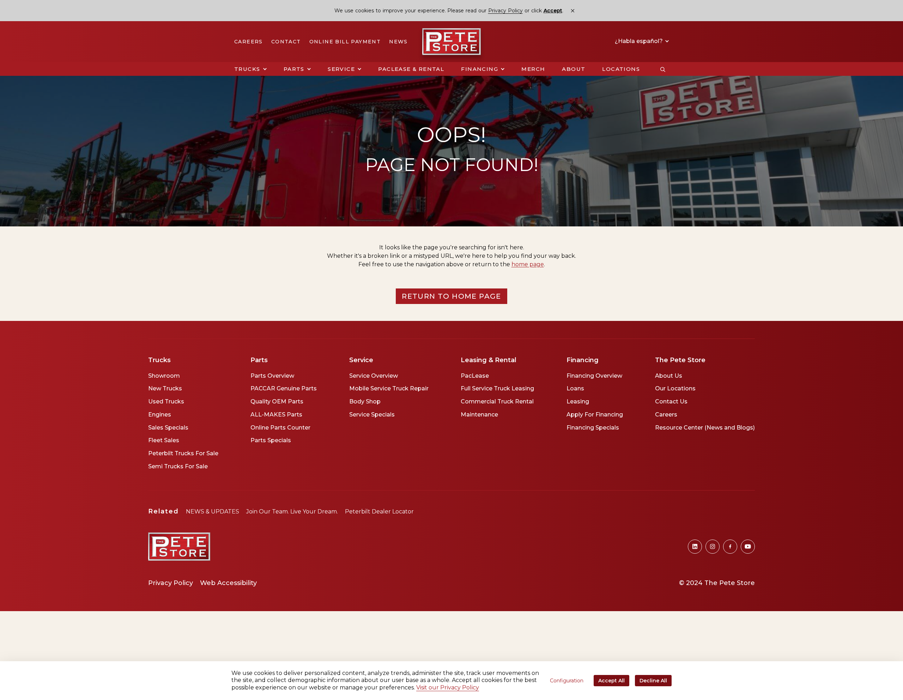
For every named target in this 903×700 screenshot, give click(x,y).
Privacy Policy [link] (505, 10)
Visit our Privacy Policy (447, 687)
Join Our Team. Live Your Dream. (292, 511)
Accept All (611, 680)
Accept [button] (553, 11)
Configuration (566, 680)
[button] (250, 69)
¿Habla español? (639, 41)
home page (527, 264)
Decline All (653, 680)
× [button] (572, 10)
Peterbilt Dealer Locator (379, 511)
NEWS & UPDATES (212, 511)
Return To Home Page (451, 296)
